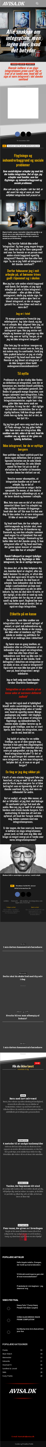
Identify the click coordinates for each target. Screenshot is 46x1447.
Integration (30, 64)
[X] (23, 134)
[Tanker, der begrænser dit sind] (23, 1171)
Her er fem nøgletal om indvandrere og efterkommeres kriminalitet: (35, 912)
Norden (23, 944)
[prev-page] (20, 1243)
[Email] (28, 134)
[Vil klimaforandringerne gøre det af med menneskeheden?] (8, 1277)
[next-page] (25, 1243)
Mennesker (23, 973)
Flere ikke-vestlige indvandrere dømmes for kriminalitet (11, 911)
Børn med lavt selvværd (23, 1098)
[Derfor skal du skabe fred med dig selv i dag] (23, 963)
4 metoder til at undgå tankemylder (23, 1143)
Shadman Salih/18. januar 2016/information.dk (23, 146)
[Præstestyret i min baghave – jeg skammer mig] (8, 1289)
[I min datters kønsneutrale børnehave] (23, 934)
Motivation (23, 1225)
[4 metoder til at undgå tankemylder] (23, 1128)
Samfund (22, 64)
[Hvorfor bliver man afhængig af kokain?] (23, 1002)
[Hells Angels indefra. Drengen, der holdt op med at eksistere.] (8, 1265)
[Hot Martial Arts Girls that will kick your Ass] (8, 1332)
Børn (23, 1095)
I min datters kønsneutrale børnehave (22, 947)
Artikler (6, 901)
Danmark (14, 64)
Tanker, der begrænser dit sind (23, 1185)
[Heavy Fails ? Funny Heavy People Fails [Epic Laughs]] (8, 1308)
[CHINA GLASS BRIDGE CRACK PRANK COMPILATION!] (8, 1320)
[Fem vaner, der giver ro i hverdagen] (23, 1213)
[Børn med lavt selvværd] (23, 1084)
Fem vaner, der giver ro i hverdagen (23, 1228)
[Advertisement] (23, 103)
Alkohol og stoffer (23, 1011)
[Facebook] (17, 134)
